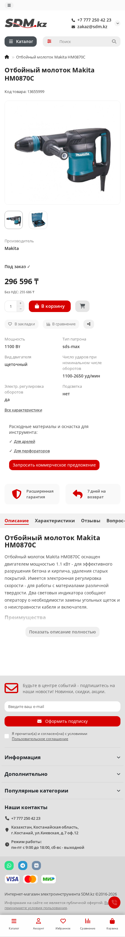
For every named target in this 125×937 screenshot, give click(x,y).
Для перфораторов (32, 451)
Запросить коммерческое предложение (54, 465)
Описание (17, 520)
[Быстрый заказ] (82, 306)
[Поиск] (114, 41)
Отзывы (90, 520)
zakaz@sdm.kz (92, 26)
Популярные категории (36, 790)
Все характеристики (23, 410)
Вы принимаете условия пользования (57, 905)
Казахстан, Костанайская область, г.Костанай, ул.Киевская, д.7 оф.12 (45, 830)
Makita (12, 248)
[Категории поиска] (49, 41)
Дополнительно (26, 773)
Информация (23, 757)
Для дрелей (24, 441)
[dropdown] (9, 5)
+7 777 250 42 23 (94, 20)
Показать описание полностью (62, 632)
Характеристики (55, 520)
